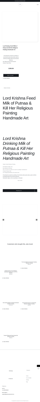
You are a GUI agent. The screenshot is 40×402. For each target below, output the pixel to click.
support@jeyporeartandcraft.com (8, 394)
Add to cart (10, 75)
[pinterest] (21, 399)
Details (14, 259)
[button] (6, 78)
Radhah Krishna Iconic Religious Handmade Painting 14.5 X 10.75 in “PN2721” (10, 271)
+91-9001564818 (5, 390)
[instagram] (18, 399)
